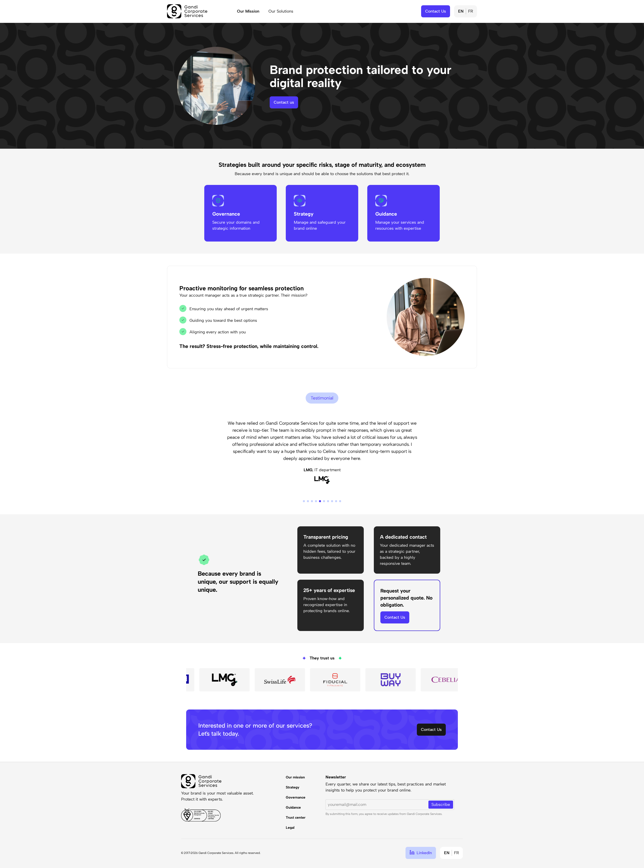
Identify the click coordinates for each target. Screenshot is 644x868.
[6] (324, 501)
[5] (320, 501)
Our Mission (248, 11)
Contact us (284, 102)
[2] (308, 501)
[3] (312, 501)
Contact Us (394, 617)
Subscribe (440, 804)
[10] (340, 501)
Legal (290, 827)
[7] (328, 501)
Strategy (292, 787)
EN (461, 11)
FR (470, 11)
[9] (336, 501)
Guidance (293, 807)
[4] (316, 501)
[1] (304, 501)
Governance (295, 797)
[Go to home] (187, 11)
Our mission (295, 777)
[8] (332, 501)
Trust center (295, 817)
